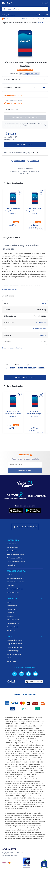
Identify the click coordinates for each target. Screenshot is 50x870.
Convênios (10, 585)
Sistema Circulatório (30, 23)
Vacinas (9, 575)
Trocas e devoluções (14, 654)
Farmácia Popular (13, 592)
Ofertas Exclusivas (26, 19)
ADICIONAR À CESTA (25, 145)
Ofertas (9, 658)
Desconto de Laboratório (15, 582)
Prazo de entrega (13, 651)
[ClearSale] (7, 863)
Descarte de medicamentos (16, 561)
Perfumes (10, 616)
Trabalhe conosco (13, 547)
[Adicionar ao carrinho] (20, 192)
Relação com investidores (15, 554)
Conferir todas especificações (12, 348)
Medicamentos (17, 23)
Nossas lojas (11, 565)
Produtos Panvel (12, 627)
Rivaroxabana (41, 322)
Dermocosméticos (13, 623)
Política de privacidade (14, 558)
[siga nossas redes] (14, 673)
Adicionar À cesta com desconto (25, 117)
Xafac (44, 303)
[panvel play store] (33, 510)
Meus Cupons (7, 19)
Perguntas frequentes (14, 644)
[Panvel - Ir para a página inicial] (20, 3)
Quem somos (11, 544)
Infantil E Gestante (13, 620)
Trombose (40, 23)
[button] (25, 79)
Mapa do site (11, 661)
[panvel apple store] (16, 510)
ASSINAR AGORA (25, 471)
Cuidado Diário (12, 609)
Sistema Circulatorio (38, 329)
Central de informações (15, 640)
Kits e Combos (17, 19)
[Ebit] (26, 863)
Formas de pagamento (14, 647)
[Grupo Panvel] (9, 848)
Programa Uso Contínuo (15, 589)
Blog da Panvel (12, 551)
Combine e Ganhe (37, 19)
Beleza (9, 602)
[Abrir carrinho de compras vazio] (46, 3)
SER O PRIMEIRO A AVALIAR (25, 377)
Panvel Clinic (11, 630)
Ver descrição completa (10, 289)
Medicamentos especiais (15, 578)
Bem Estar (10, 613)
